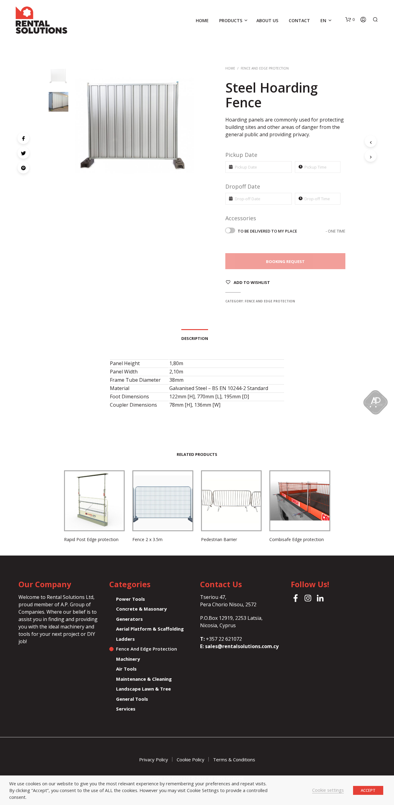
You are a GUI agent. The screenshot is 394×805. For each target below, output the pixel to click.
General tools (132, 699)
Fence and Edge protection (265, 68)
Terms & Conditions (234, 759)
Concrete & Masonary (141, 609)
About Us (267, 20)
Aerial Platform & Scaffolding (150, 629)
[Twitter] (23, 153)
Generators (129, 619)
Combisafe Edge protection (296, 539)
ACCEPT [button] (368, 790)
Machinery (128, 659)
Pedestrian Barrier (219, 539)
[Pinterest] (23, 167)
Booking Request (285, 261)
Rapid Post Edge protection (91, 539)
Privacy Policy (153, 759)
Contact (299, 20)
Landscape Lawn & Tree (143, 689)
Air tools (126, 669)
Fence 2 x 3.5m (147, 539)
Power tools (130, 599)
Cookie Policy (190, 759)
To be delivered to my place (291, 231)
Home (202, 20)
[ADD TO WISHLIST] (94, 521)
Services (125, 709)
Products (230, 20)
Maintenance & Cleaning (144, 679)
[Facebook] (23, 138)
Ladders (125, 639)
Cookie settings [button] (328, 790)
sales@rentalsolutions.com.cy (242, 646)
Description (194, 338)
